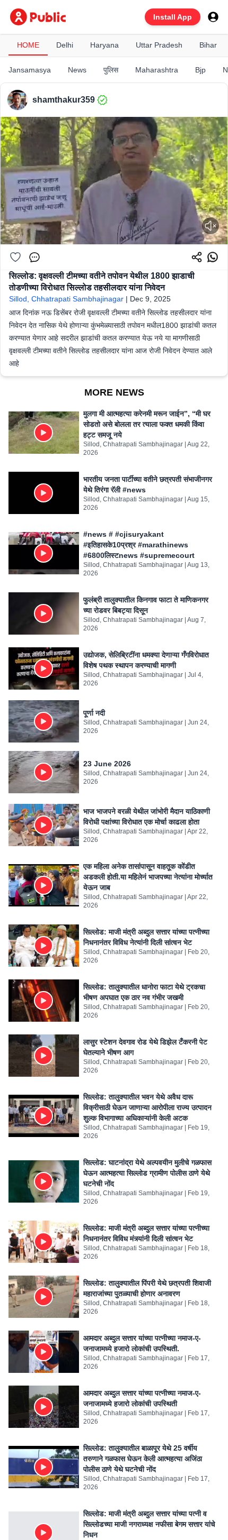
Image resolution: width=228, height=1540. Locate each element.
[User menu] (213, 17)
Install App (172, 17)
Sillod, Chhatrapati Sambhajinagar (66, 299)
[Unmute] (210, 225)
